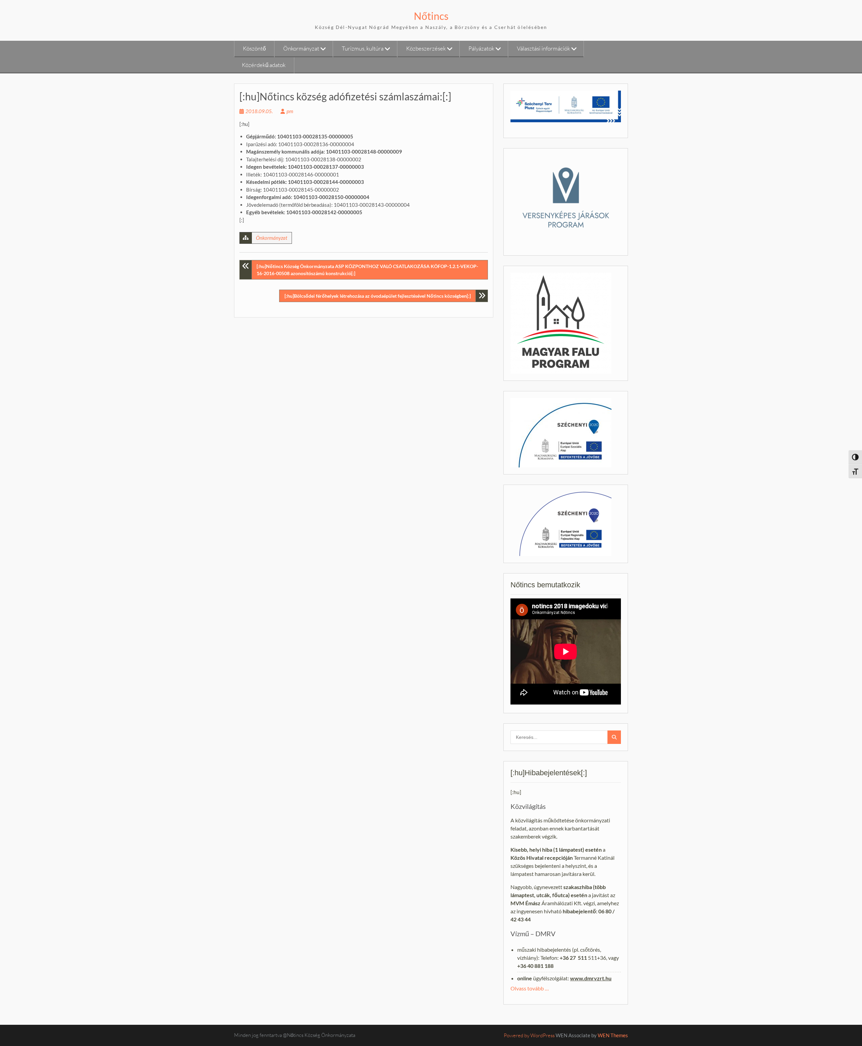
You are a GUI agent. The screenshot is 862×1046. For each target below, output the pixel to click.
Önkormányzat (301, 48)
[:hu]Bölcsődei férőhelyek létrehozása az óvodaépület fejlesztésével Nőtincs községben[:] (378, 296)
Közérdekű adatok (264, 64)
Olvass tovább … (529, 988)
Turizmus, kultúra (363, 48)
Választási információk (543, 48)
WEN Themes (613, 1035)
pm (290, 111)
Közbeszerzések (426, 48)
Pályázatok (481, 48)
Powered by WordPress (529, 1035)
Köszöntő (254, 48)
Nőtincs (431, 16)
